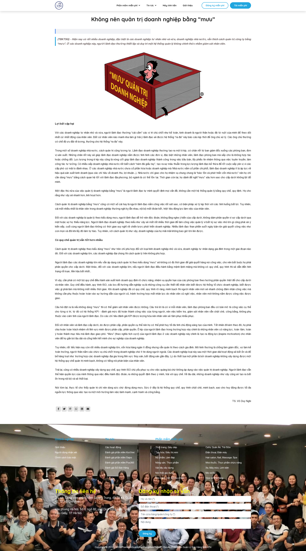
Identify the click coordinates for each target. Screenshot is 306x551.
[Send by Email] (87, 409)
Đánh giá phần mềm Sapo (118, 457)
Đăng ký (147, 533)
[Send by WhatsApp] (76, 409)
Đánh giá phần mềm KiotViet (120, 452)
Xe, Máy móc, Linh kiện (217, 467)
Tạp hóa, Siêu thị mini (166, 452)
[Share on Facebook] (58, 409)
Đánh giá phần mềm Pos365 (119, 462)
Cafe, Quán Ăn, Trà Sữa (218, 447)
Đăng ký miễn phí (215, 5)
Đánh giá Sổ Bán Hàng (117, 467)
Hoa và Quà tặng (214, 478)
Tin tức (150, 5)
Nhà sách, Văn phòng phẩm (169, 478)
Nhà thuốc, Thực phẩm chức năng (224, 462)
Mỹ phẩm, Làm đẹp (165, 457)
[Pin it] (70, 409)
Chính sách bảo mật (65, 457)
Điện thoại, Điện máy (216, 452)
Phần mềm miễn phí (127, 5)
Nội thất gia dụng (164, 473)
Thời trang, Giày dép (166, 447)
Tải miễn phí (240, 5)
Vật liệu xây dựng (164, 467)
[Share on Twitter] (64, 409)
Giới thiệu (188, 5)
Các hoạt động (113, 447)
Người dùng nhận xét (66, 452)
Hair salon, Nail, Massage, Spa (221, 457)
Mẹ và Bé (210, 473)
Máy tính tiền (169, 5)
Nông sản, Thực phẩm (167, 462)
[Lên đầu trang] (299, 520)
